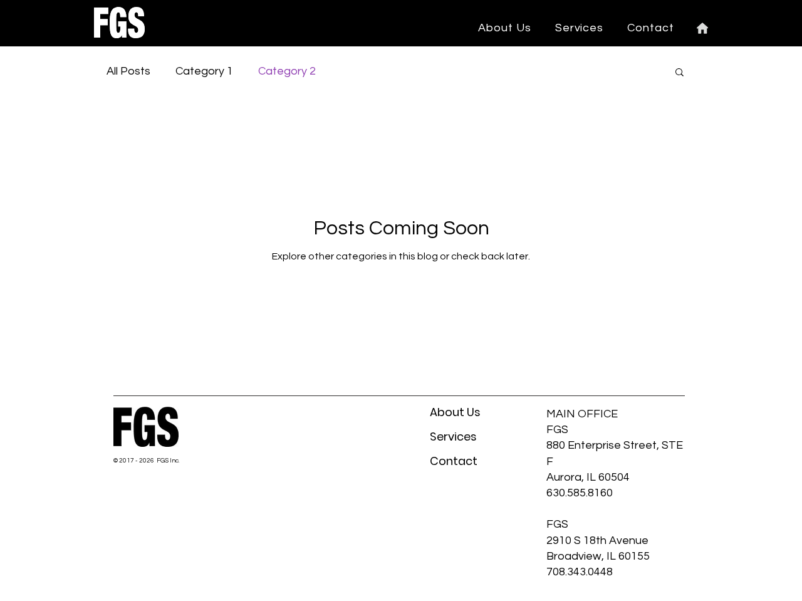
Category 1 (204, 71)
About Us (455, 412)
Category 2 (287, 71)
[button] (579, 28)
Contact (453, 461)
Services (453, 436)
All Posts (128, 71)
